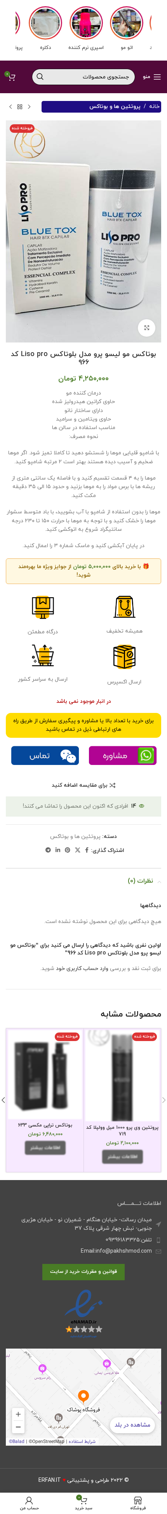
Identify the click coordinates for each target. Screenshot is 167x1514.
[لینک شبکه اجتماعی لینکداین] (58, 850)
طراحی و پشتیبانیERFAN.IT (73, 1480)
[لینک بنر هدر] (83, 30)
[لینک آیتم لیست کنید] (83, 1240)
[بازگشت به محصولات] (19, 106)
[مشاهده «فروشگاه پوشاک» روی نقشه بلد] (83, 1397)
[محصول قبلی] (29, 106)
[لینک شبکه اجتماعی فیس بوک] (87, 850)
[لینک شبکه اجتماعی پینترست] (68, 850)
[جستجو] (40, 77)
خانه (154, 106)
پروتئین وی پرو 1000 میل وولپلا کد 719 (122, 1131)
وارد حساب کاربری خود (82, 968)
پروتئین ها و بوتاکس (115, 106)
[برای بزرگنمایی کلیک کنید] (146, 328)
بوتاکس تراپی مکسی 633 (45, 1125)
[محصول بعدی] (10, 106)
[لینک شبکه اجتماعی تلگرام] (48, 850)
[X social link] (78, 850)
